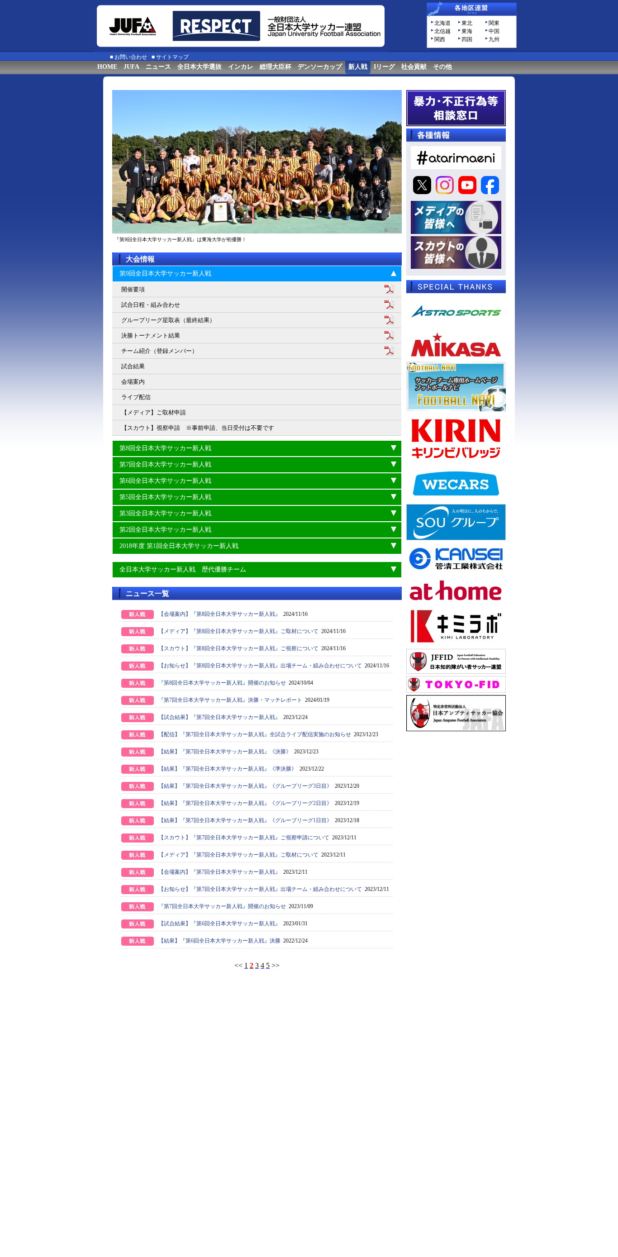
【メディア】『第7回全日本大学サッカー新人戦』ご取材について (238, 855)
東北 (466, 23)
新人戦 (357, 66)
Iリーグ (384, 66)
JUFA (131, 66)
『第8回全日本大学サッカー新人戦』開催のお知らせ (222, 683)
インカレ (240, 66)
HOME (107, 66)
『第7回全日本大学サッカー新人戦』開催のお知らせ (222, 906)
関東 (494, 23)
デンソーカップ (320, 66)
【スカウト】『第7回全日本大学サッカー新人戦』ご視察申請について (243, 837)
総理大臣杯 (275, 66)
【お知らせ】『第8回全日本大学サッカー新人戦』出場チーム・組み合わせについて (260, 665)
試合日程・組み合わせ (150, 304)
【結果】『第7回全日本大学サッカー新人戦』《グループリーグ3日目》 (245, 786)
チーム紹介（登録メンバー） (159, 351)
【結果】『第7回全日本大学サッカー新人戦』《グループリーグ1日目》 (245, 820)
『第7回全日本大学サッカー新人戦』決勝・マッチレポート (230, 700)
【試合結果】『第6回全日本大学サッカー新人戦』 (219, 923)
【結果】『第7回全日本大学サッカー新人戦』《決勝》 (224, 751)
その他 (442, 66)
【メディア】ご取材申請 (153, 412)
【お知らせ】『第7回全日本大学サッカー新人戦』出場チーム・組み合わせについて (260, 889)
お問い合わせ (130, 57)
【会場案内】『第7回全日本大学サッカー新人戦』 (219, 872)
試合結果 (133, 366)
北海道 (442, 23)
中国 (494, 31)
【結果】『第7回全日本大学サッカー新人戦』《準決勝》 (227, 769)
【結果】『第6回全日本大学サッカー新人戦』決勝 (219, 941)
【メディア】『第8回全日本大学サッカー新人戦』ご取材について (238, 631)
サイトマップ (172, 57)
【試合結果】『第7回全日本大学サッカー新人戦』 (219, 717)
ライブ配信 (136, 397)
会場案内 (133, 381)
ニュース (158, 66)
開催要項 (133, 289)
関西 (439, 39)
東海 (466, 31)
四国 (466, 39)
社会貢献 (414, 66)
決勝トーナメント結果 (150, 335)
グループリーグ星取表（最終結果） (168, 320)
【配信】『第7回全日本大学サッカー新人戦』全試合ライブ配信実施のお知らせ (254, 734)
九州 (494, 39)
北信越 (442, 31)
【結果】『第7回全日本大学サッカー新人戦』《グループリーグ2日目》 (245, 803)
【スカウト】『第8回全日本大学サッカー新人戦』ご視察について (238, 648)
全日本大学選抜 (199, 66)
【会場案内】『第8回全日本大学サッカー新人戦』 (219, 614)
